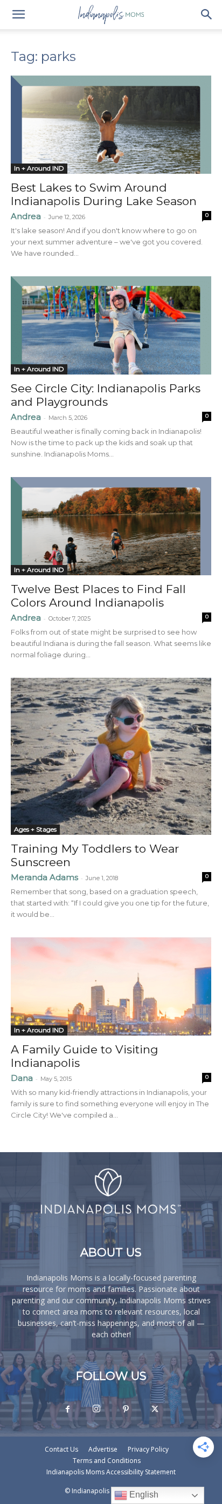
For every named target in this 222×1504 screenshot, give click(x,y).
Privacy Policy (148, 1449)
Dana (22, 1078)
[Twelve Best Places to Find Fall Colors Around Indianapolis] (111, 526)
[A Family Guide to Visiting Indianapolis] (111, 986)
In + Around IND (39, 168)
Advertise (102, 1449)
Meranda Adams (44, 877)
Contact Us (61, 1449)
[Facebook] (67, 1409)
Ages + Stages (35, 829)
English (142, 1494)
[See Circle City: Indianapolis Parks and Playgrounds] (111, 325)
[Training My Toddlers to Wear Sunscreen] (111, 756)
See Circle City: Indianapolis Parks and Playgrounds (105, 395)
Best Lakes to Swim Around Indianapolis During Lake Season (104, 194)
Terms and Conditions (107, 1460)
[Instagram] (96, 1409)
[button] (18, 14)
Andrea (26, 216)
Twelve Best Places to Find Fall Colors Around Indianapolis (98, 595)
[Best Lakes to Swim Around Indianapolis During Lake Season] (111, 125)
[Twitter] (154, 1409)
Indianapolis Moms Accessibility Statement (111, 1471)
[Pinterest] (125, 1409)
